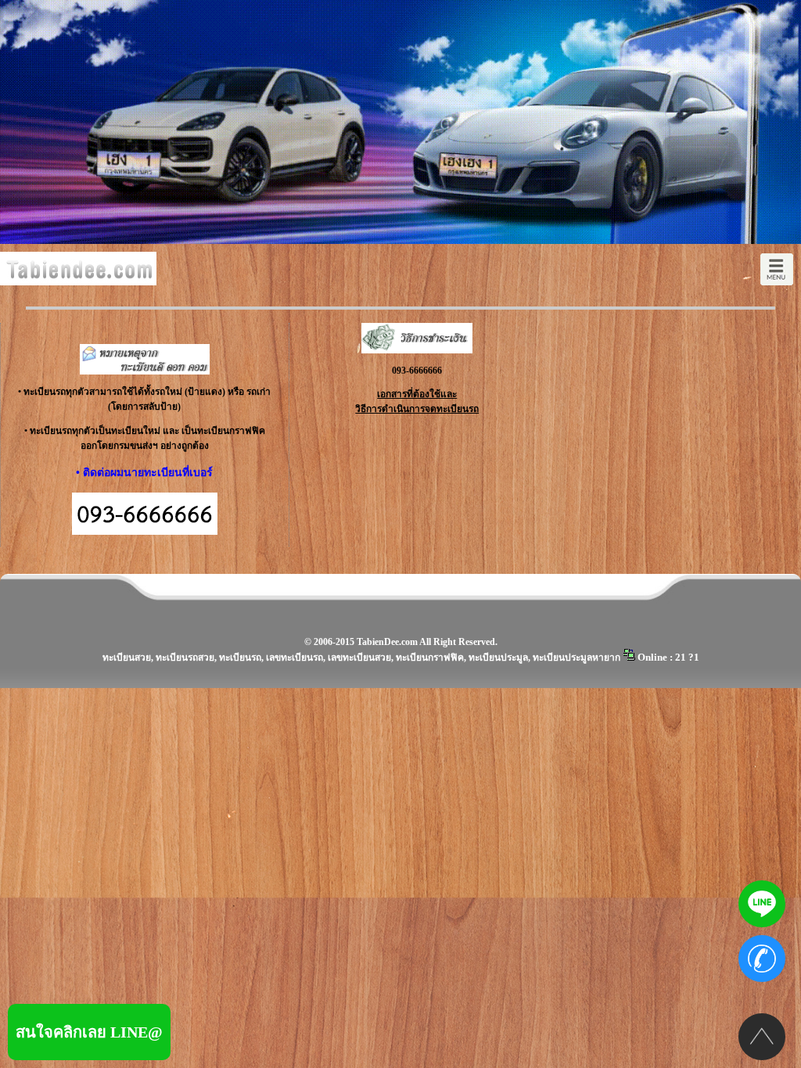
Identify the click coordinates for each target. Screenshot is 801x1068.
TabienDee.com (387, 641)
